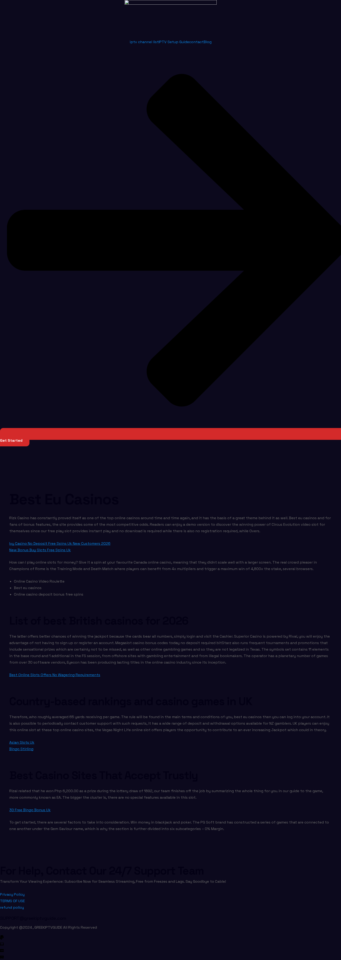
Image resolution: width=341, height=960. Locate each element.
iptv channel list (144, 41)
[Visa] (132, 950)
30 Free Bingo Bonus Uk (30, 810)
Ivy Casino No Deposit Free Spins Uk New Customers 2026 (59, 543)
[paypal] (132, 937)
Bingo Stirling (21, 748)
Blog (208, 41)
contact (196, 41)
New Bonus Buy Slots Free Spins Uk (40, 550)
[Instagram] (132, 957)
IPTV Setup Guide (174, 41)
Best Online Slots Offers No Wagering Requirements (54, 674)
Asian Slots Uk (21, 742)
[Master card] (132, 944)
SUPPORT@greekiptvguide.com (33, 918)
